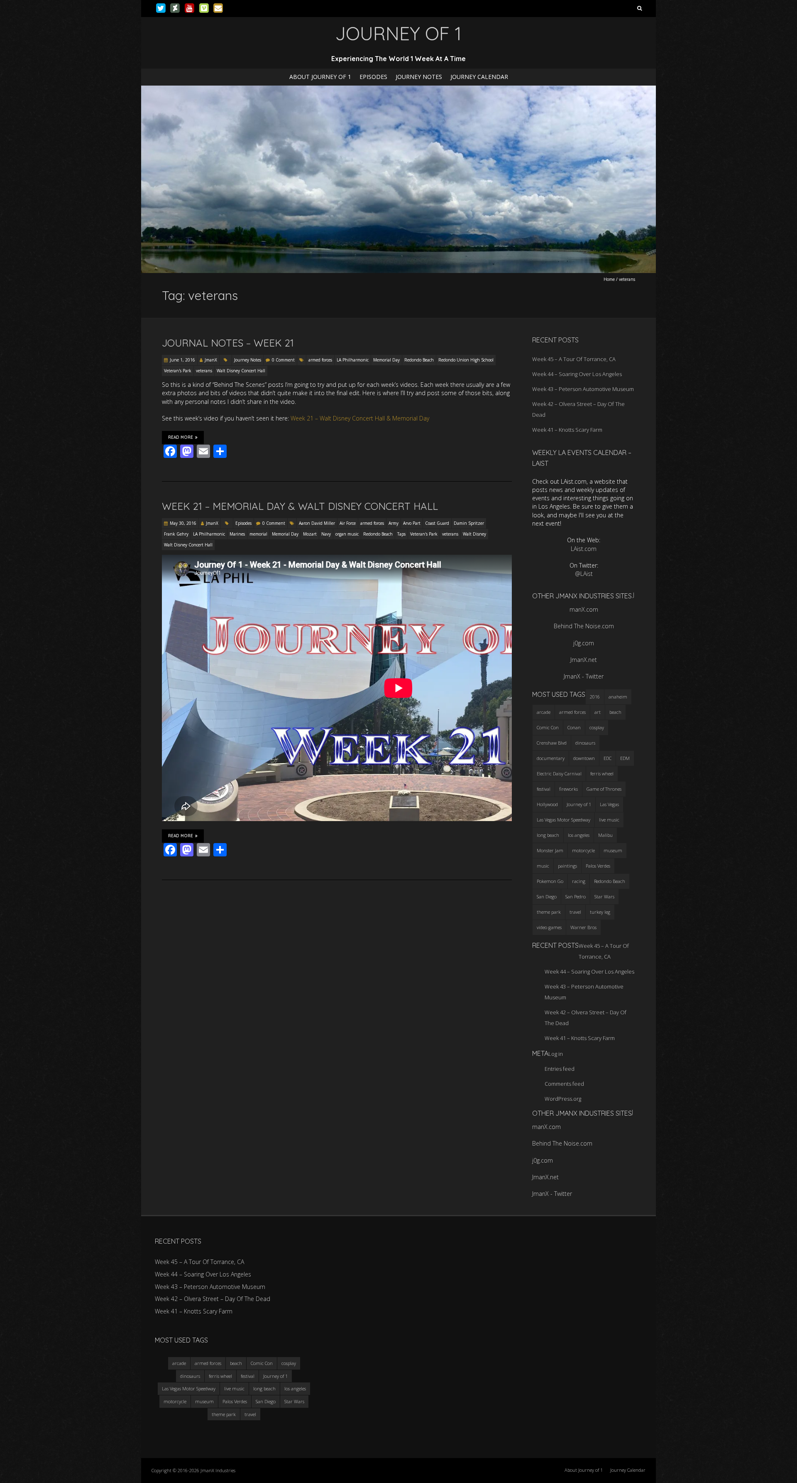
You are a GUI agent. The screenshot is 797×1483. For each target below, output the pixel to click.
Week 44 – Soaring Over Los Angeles (577, 374)
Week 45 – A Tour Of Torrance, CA (574, 359)
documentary (551, 758)
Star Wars (604, 896)
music (543, 866)
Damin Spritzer (469, 523)
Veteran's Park (177, 371)
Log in (555, 1054)
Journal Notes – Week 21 (228, 343)
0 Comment (283, 360)
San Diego (547, 896)
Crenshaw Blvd (552, 743)
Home (609, 279)
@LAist (584, 574)
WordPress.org (563, 1098)
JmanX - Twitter (584, 676)
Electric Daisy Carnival (559, 773)
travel (575, 912)
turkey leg (600, 912)
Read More (180, 437)
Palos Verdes (598, 866)
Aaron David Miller (317, 523)
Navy (326, 534)
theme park (549, 912)
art (597, 712)
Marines (237, 534)
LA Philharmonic (353, 360)
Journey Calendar (479, 77)
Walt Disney (474, 534)
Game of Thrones (604, 789)
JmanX (211, 360)
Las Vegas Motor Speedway (563, 820)
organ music (347, 534)
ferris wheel (602, 773)
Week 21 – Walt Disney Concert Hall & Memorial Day (360, 418)
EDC (607, 758)
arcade (543, 712)
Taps (401, 534)
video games (549, 927)
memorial (258, 534)
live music (609, 820)
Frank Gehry (176, 534)
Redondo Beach (419, 360)
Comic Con (548, 727)
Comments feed (564, 1083)
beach (615, 712)
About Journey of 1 (320, 77)
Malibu (605, 835)
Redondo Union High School (466, 360)
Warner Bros (583, 927)
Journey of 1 (579, 804)
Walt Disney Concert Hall (241, 371)
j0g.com (583, 643)
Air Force (348, 523)
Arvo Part (412, 523)
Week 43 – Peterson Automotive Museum (583, 389)
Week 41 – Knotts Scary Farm (567, 429)
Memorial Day (386, 360)
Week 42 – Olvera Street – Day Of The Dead (212, 1299)
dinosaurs (585, 743)
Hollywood (547, 804)
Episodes (373, 77)
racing (578, 881)
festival (543, 789)
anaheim (618, 697)
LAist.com (584, 549)
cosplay (596, 727)
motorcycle (583, 850)
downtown (584, 758)
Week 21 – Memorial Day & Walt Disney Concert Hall (300, 506)
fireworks (568, 789)
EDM (625, 758)
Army (393, 523)
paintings (567, 866)
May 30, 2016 (183, 523)
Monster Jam (550, 850)
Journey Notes (419, 77)
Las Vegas (609, 804)
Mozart (310, 534)
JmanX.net (583, 660)
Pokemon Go (550, 881)
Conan (574, 727)
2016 (595, 697)
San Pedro (575, 896)
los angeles (578, 835)
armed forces (320, 360)
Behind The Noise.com (584, 626)
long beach (548, 835)
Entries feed (560, 1068)
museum (613, 850)
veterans (204, 371)
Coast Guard (437, 523)
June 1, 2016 (182, 360)
